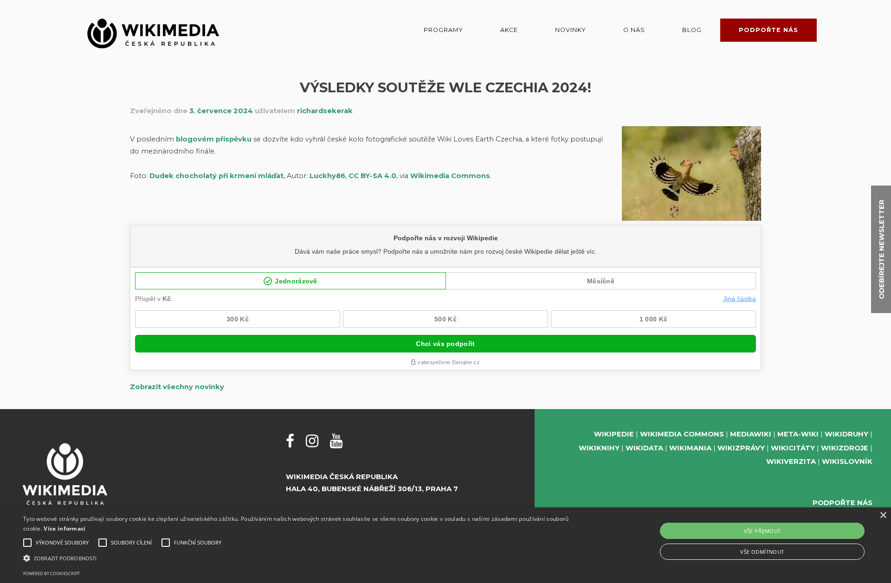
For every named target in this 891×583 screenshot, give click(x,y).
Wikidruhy (846, 434)
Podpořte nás (768, 29)
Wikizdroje (844, 448)
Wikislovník (847, 461)
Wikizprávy (741, 448)
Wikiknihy (599, 448)
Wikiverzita (791, 461)
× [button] (882, 515)
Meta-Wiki (798, 434)
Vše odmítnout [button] (762, 551)
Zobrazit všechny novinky (177, 387)
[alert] (445, 545)
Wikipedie (614, 434)
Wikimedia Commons (449, 176)
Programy (443, 29)
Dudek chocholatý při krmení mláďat (216, 176)
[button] (297, 558)
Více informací (64, 528)
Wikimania (690, 448)
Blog (692, 29)
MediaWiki (750, 434)
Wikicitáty (793, 448)
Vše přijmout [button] (762, 530)
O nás (634, 29)
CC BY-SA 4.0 (372, 176)
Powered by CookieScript (51, 573)
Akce (509, 29)
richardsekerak (325, 111)
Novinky (570, 29)
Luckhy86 (327, 176)
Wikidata (644, 448)
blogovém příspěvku (214, 139)
